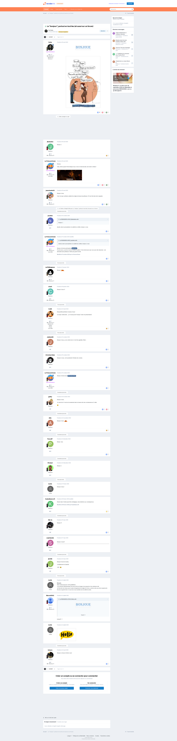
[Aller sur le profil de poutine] (50, 221)
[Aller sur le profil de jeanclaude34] (50, 195)
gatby (50, 397)
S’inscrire (130, 3)
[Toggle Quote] (59, 219)
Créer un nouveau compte (62, 688)
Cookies (97, 735)
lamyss (50, 650)
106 (51, 279)
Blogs (52, 9)
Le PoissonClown (50, 161)
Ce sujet (127, 9)
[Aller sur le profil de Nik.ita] (50, 525)
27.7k (51, 54)
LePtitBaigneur (50, 267)
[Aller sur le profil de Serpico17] (114, 54)
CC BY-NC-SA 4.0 (88, 737)
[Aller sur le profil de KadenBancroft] (50, 504)
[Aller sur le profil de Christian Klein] (50, 360)
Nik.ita (50, 520)
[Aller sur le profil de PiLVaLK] (50, 468)
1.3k (51, 202)
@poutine (74, 248)
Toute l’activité (59, 9)
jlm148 (50, 559)
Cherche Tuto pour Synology (123, 47)
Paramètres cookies (105, 735)
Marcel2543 (50, 595)
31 (51, 321)
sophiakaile (50, 538)
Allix (50, 418)
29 (51, 607)
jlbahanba (50, 142)
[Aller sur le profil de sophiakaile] (50, 543)
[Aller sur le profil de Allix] (50, 423)
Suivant (51, 37)
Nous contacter (90, 735)
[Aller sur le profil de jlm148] (50, 564)
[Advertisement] (77, 19)
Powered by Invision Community (88, 738)
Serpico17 (118, 56)
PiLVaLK (50, 463)
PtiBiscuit (118, 63)
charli (50, 286)
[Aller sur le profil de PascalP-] (50, 444)
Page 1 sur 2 (60, 37)
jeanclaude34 (50, 190)
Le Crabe (61, 208)
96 (51, 154)
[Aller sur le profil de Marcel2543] (50, 600)
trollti (50, 309)
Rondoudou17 (119, 35)
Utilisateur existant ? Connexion (117, 3)
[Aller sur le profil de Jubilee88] (50, 342)
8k (51, 173)
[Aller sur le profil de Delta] (46, 31)
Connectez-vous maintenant (91, 688)
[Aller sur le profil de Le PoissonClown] (50, 166)
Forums (46, 9)
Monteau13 (118, 43)
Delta (51, 30)
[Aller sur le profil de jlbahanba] (50, 147)
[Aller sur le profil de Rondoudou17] (114, 33)
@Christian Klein (71, 375)
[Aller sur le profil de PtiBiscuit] (114, 62)
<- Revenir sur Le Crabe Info (76, 9)
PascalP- (50, 439)
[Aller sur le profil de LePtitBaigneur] (50, 272)
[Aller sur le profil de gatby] (50, 402)
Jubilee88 (50, 337)
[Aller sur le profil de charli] (50, 291)
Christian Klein (50, 355)
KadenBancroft (50, 499)
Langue (69, 735)
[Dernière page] (55, 37)
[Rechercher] (132, 9)
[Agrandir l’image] (83, 47)
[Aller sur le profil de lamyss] (50, 655)
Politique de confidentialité (79, 735)
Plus (66, 9)
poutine (50, 215)
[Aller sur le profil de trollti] (50, 314)
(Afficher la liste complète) (118, 19)
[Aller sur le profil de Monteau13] (114, 41)
